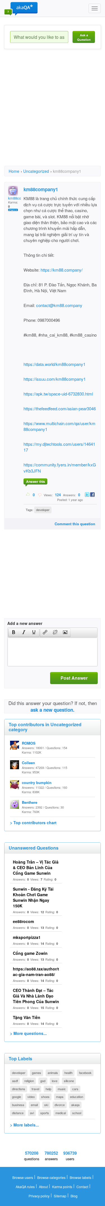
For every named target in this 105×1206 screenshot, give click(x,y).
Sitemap (60, 1195)
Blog (74, 1195)
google (16, 1096)
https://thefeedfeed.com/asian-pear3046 (60, 408)
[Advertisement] (52, 112)
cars (75, 1089)
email (34, 1104)
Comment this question (75, 523)
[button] (13, 633)
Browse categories (51, 1177)
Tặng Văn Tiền (26, 1017)
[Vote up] (28, 494)
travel (35, 1089)
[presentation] (14, 633)
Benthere (29, 802)
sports (44, 1113)
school (76, 1113)
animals (53, 1072)
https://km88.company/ (62, 270)
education (76, 1096)
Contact (82, 1186)
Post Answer (74, 678)
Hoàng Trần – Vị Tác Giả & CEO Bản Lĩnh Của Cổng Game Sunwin (36, 867)
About (43, 1186)
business (18, 1104)
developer (43, 509)
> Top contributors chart (33, 822)
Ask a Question (84, 37)
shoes (45, 1096)
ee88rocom (23, 921)
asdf (15, 1080)
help (48, 1089)
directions (18, 1089)
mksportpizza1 (27, 937)
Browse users (22, 1177)
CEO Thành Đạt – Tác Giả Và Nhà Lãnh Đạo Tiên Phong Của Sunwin (36, 995)
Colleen (28, 762)
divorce (60, 1104)
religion (29, 1080)
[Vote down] (39, 494)
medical (60, 1113)
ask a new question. (52, 709)
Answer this (35, 481)
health (68, 1072)
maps (60, 1096)
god (42, 1080)
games (36, 1072)
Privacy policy (39, 1195)
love (54, 1080)
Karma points (62, 1186)
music (62, 1089)
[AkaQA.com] (21, 8)
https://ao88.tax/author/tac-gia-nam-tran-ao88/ (36, 971)
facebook (85, 1072)
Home (14, 171)
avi (32, 1113)
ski (46, 1104)
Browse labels (80, 1177)
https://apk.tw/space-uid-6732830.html (58, 394)
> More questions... (28, 1033)
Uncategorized (36, 171)
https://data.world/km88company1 (54, 364)
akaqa (75, 1104)
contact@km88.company (59, 305)
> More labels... (24, 1125)
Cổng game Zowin (30, 953)
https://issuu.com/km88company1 (55, 379)
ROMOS (29, 743)
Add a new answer (24, 623)
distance (18, 1113)
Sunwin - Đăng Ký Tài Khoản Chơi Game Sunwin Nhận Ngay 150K (33, 897)
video (31, 1096)
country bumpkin (37, 782)
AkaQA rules (25, 1186)
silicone (69, 1080)
